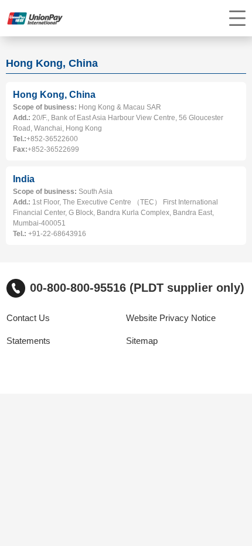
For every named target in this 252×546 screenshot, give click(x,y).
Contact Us (28, 318)
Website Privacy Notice (171, 318)
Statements (28, 341)
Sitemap (142, 341)
